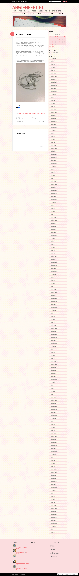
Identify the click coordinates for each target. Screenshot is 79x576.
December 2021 (54, 226)
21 (50, 42)
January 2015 (53, 475)
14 (50, 41)
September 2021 (54, 235)
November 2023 (54, 157)
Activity (22, 11)
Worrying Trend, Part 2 (54, 553)
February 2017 (54, 400)
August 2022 (53, 202)
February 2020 (54, 292)
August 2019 (53, 310)
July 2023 (53, 169)
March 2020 (53, 289)
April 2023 (53, 178)
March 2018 (53, 361)
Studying (38, 113)
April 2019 (53, 322)
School (16, 13)
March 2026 (53, 73)
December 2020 (54, 262)
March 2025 (53, 109)
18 (59, 41)
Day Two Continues (53, 554)
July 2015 (53, 457)
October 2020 (53, 268)
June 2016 (53, 424)
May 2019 (53, 319)
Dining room (23, 113)
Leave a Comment (19, 118)
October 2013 (53, 520)
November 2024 (54, 121)
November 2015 (54, 445)
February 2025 (54, 112)
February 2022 (54, 220)
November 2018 (54, 337)
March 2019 (53, 325)
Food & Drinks (37, 11)
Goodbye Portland (53, 552)
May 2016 (53, 427)
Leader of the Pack (19, 121)
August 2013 (53, 526)
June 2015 (53, 460)
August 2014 (53, 490)
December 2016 (54, 406)
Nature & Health (56, 13)
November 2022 (54, 193)
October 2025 (53, 88)
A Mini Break (52, 549)
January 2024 (53, 151)
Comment (41, 146)
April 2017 (53, 394)
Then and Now (42, 121)
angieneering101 (19, 547)
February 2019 (54, 328)
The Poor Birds (53, 548)
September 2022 (54, 199)
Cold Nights (52, 545)
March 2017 (53, 397)
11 (59, 39)
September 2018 (54, 343)
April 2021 (53, 250)
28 (50, 44)
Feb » (53, 46)
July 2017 (53, 385)
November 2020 (54, 265)
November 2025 (54, 85)
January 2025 (53, 115)
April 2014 (53, 502)
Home (15, 11)
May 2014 (53, 499)
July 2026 (53, 61)
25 (59, 42)
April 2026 (53, 70)
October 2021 (53, 232)
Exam (27, 113)
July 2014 (53, 493)
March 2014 (53, 505)
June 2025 (53, 100)
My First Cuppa (53, 550)
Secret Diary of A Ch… (20, 552)
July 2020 (53, 277)
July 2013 (53, 529)
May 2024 (53, 139)
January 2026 (53, 79)
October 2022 (53, 196)
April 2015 (53, 466)
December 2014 (54, 478)
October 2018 (53, 340)
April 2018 (53, 358)
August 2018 (53, 346)
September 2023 (54, 163)
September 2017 (54, 379)
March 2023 (53, 181)
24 (57, 42)
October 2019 (53, 304)
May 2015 (53, 463)
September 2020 (54, 271)
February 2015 (54, 472)
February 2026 (54, 76)
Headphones (34, 113)
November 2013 (54, 517)
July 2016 (53, 421)
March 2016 (53, 433)
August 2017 (53, 382)
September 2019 (54, 307)
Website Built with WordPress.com (18, 574)
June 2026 (53, 64)
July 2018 (53, 349)
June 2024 (53, 136)
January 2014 (53, 511)
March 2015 (53, 469)
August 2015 (53, 454)
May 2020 (53, 283)
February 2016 (54, 436)
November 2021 (54, 229)
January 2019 (53, 331)
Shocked (51, 543)
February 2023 (54, 184)
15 (52, 41)
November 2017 (54, 373)
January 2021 (53, 259)
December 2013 (54, 514)
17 (57, 41)
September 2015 (54, 451)
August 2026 (53, 58)
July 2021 (53, 241)
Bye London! (52, 546)
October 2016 (53, 412)
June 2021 (53, 244)
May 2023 (53, 175)
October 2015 (53, 448)
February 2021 (54, 256)
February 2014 (54, 508)
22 (52, 42)
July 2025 (53, 97)
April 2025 (53, 106)
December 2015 (54, 442)
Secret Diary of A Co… (20, 563)
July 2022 (53, 205)
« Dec (50, 46)
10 (57, 39)
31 (57, 44)
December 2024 (54, 118)
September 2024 (54, 127)
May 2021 (53, 247)
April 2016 (53, 430)
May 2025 (53, 103)
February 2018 (54, 364)
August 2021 (53, 238)
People (47, 11)
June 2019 (53, 316)
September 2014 (54, 487)
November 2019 (54, 301)
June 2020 (53, 280)
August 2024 (53, 130)
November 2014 (54, 481)
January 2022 (53, 223)
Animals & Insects (35, 13)
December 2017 (54, 370)
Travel (23, 13)
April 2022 (53, 214)
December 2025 (54, 82)
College (19, 113)
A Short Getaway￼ (53, 556)
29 (52, 44)
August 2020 (53, 274)
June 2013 (53, 532)
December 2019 (54, 298)
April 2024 (53, 142)
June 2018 (53, 352)
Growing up (56, 11)
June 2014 (53, 496)
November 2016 (54, 409)
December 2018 (54, 334)
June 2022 (53, 208)
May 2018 (53, 355)
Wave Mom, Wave (23, 35)
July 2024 (53, 133)
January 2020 (53, 295)
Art (29, 11)
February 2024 (54, 148)
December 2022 (54, 190)
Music (46, 13)
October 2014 (53, 484)
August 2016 (53, 418)
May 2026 (53, 67)
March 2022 (53, 217)
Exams (30, 113)
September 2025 (54, 91)
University (43, 113)
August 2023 (53, 166)
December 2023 (54, 154)
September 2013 (54, 523)
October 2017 (53, 376)
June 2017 (53, 388)
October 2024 (53, 124)
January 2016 (53, 439)
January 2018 (53, 367)
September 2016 (54, 415)
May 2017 (53, 391)
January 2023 (53, 187)
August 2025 (53, 94)
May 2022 (53, 211)
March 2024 (53, 145)
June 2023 (53, 172)
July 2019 (53, 313)
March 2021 (53, 253)
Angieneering (27, 7)
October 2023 (53, 160)
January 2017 (53, 403)
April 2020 (53, 286)
